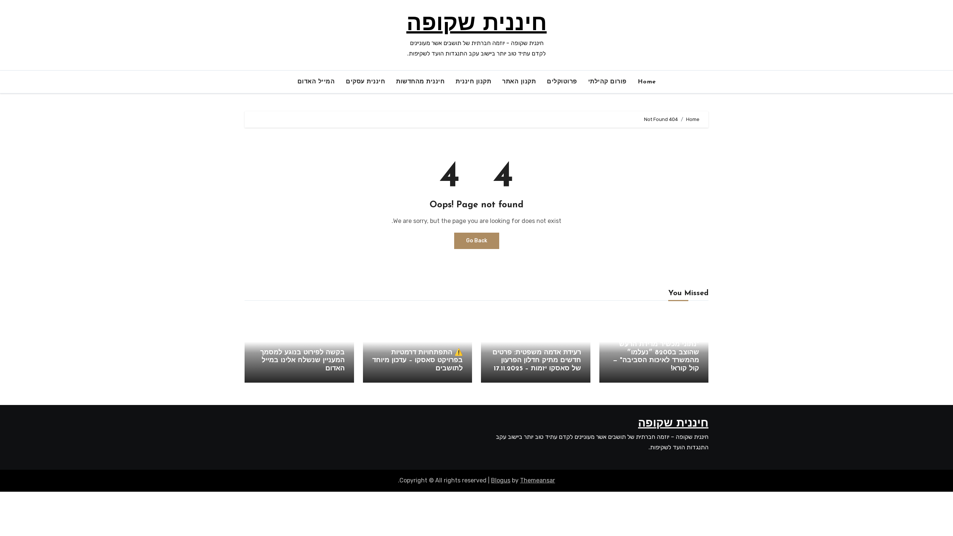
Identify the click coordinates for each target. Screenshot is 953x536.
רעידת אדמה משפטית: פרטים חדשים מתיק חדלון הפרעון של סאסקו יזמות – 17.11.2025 (537, 361)
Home (647, 82)
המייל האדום (316, 82)
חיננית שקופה (477, 24)
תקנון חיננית (473, 82)
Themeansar (537, 480)
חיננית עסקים (365, 82)
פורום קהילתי (607, 82)
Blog (693, 331)
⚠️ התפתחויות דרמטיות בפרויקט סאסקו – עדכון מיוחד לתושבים (417, 361)
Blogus (500, 480)
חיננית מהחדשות (420, 82)
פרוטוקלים (562, 82)
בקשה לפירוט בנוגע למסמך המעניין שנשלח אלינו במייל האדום (302, 361)
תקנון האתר (519, 82)
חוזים (575, 339)
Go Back (476, 240)
